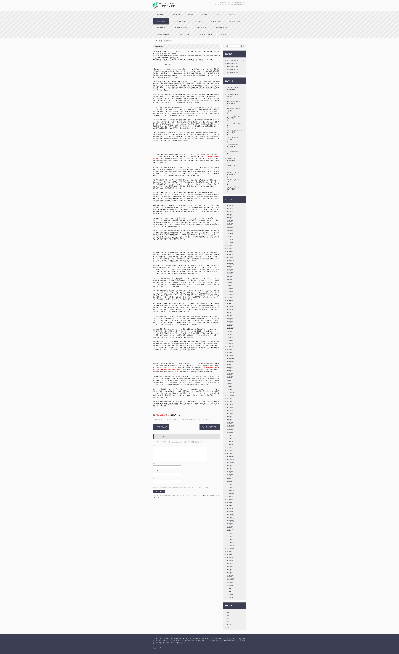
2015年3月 (230, 570)
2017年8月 (230, 496)
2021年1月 (230, 386)
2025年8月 (230, 239)
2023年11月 (230, 297)
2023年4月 (230, 316)
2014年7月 (230, 594)
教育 (228, 621)
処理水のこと (231, 158)
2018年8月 (230, 469)
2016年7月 (230, 527)
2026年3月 (230, 218)
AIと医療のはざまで (181, 28)
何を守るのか (199, 21)
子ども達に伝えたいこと (205, 34)
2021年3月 (230, 383)
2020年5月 (230, 411)
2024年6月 (230, 276)
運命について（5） (232, 66)
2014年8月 (230, 591)
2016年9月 (230, 524)
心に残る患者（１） (202, 28)
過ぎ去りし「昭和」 (235, 21)
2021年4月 (230, 380)
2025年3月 (230, 251)
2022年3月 (230, 352)
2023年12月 (230, 294)
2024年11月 (230, 261)
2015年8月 (230, 554)
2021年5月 (230, 377)
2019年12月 (230, 426)
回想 (228, 618)
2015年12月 (230, 542)
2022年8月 (230, 337)
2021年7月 (230, 371)
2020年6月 (230, 407)
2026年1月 (230, 224)
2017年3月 (230, 508)
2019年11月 (230, 429)
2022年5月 (230, 346)
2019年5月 (230, 441)
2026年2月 (230, 221)
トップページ (161, 14)
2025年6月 (230, 245)
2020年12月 (230, 389)
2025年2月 (230, 254)
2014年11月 (230, 582)
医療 (228, 615)
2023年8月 (230, 306)
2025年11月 (230, 230)
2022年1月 (230, 355)
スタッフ (218, 14)
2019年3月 (230, 447)
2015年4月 (230, 567)
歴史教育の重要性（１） (164, 34)
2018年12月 (230, 456)
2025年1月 (230, 258)
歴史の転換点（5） (232, 101)
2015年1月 (230, 576)
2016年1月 (230, 539)
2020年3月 (230, 417)
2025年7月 (230, 242)
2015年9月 (230, 551)
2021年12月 (230, 358)
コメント (155, 445)
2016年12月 (230, 515)
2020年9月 (230, 398)
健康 (228, 612)
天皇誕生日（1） (162, 28)
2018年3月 (230, 481)
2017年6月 (230, 502)
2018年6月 (230, 475)
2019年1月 (230, 453)
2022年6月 (230, 343)
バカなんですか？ (232, 187)
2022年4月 (230, 349)
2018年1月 (230, 487)
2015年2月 (230, 573)
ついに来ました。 (232, 173)
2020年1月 (230, 423)
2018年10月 (230, 463)
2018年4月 (230, 478)
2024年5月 (230, 279)
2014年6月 (230, 597)
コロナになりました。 (233, 116)
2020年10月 (230, 395)
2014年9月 (230, 588)
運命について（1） (221, 28)
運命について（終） (233, 63)
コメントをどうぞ (204, 419)
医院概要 (190, 14)
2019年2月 (230, 450)
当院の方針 (176, 14)
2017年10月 (230, 493)
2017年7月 (230, 499)
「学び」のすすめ (232, 144)
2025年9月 (230, 236)
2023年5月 (230, 313)
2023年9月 (230, 303)
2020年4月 (230, 414)
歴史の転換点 (161, 21)
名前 (154, 463)
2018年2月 (230, 484)
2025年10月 (230, 233)
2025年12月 (230, 227)
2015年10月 (230, 548)
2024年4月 (230, 282)
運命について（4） (232, 70)
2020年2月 (230, 420)
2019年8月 (230, 435)
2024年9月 (230, 267)
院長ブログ (232, 14)
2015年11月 (230, 545)
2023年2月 (230, 322)
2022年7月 (230, 340)
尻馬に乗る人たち (161, 427)
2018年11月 (230, 460)
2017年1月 (230, 511)
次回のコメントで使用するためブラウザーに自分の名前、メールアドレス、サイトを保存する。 (182, 487)
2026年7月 (230, 205)
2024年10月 (230, 264)
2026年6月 (230, 209)
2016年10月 (230, 521)
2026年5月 (230, 212)
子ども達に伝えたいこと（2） (236, 60)
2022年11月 (230, 331)
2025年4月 (230, 248)
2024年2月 (230, 288)
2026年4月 (230, 215)
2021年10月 (230, 362)
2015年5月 (230, 564)
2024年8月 (230, 270)
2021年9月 (230, 365)
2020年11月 (230, 392)
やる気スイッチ (225, 34)
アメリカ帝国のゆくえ (180, 21)
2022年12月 (230, 328)
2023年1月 (230, 325)
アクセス (204, 14)
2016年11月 (230, 518)
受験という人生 (184, 34)
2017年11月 (230, 490)
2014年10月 (230, 585)
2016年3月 (230, 533)
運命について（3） (232, 73)
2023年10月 (230, 300)
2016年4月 (230, 530)
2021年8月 (230, 368)
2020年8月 (230, 401)
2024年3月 (230, 285)
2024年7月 (230, 273)
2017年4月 (230, 505)
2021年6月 (230, 374)
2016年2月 (230, 536)
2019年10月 (230, 432)
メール (155, 471)
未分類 (229, 624)
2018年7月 (230, 472)
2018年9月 (230, 466)
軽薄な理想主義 (216, 21)
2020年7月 (230, 404)
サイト (155, 478)
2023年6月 (230, 310)
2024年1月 (230, 291)
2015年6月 (230, 560)
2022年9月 (230, 334)
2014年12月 (230, 579)
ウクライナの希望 (232, 87)
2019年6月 (230, 438)
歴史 (176, 419)
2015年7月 (230, 557)
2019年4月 (230, 444)
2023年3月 (230, 319)
